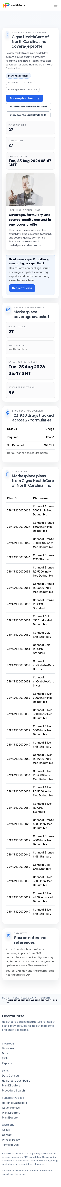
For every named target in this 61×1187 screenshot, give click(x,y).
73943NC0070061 (18, 649)
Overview (8, 1048)
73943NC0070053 (18, 620)
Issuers (45, 997)
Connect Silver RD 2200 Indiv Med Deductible (43, 759)
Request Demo (22, 288)
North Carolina (23, 82)
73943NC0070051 (18, 665)
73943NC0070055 (18, 587)
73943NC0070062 (18, 543)
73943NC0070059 (18, 807)
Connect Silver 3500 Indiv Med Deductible (42, 881)
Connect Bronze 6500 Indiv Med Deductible (43, 526)
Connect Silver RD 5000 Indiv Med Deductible (43, 791)
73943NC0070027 (18, 526)
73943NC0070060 (18, 759)
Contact (7, 1134)
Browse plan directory (24, 98)
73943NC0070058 (18, 791)
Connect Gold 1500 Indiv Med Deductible (42, 620)
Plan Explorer (10, 1117)
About (6, 1129)
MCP (5, 1058)
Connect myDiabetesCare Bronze (43, 665)
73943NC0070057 (18, 775)
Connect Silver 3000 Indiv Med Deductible (43, 697)
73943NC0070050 (18, 634)
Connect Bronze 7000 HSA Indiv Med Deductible (43, 543)
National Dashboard (14, 1102)
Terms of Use (10, 1144)
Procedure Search (13, 1090)
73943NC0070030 (18, 714)
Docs (5, 1053)
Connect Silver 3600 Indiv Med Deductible (43, 714)
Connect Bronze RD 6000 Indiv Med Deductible (43, 588)
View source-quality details (28, 114)
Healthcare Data (24, 997)
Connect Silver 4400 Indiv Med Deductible (43, 897)
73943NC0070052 (18, 681)
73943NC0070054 (18, 571)
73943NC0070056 (18, 604)
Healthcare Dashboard (16, 1080)
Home (5, 997)
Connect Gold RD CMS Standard (41, 649)
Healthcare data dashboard (28, 106)
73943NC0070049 (18, 744)
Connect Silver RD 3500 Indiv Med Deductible (43, 775)
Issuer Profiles (11, 1107)
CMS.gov (21, 970)
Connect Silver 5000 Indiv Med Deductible (43, 730)
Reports (7, 1063)
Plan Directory (11, 1085)
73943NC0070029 (18, 730)
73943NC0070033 (18, 697)
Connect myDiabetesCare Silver (43, 681)
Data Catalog (10, 1075)
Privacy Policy (11, 1139)
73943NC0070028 (18, 510)
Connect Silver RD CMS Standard (42, 807)
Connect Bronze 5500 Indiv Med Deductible (43, 510)
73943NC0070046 (18, 557)
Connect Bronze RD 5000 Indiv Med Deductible (43, 571)
